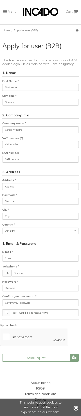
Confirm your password (19, 296)
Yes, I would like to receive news (30, 312)
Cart (69, 11)
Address (9, 180)
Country (8, 224)
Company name (14, 123)
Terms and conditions (40, 394)
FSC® (40, 388)
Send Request (36, 358)
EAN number (10, 152)
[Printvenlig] (77, 30)
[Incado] (40, 15)
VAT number (12, 138)
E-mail (7, 251)
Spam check (8, 325)
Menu (11, 11)
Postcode (10, 195)
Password (10, 281)
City (5, 209)
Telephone (10, 266)
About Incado (41, 383)
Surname (9, 95)
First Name (10, 81)
